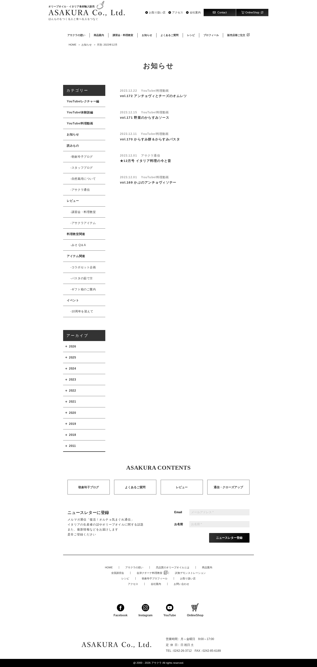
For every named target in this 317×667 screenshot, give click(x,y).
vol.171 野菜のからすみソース (144, 117)
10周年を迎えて (82, 311)
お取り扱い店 (157, 12)
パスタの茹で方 (82, 278)
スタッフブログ (82, 167)
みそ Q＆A (79, 245)
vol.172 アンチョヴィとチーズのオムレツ (153, 96)
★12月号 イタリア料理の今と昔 (145, 161)
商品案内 (99, 35)
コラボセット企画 (84, 267)
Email (178, 512)
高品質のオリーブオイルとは (172, 567)
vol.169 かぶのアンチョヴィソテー (148, 182)
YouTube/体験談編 (80, 112)
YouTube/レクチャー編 (83, 101)
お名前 (178, 524)
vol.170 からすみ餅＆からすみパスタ (150, 139)
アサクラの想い (76, 35)
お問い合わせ (181, 584)
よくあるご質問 (169, 35)
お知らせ (147, 35)
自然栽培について (84, 178)
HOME (109, 567)
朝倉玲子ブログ (82, 156)
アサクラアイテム (84, 223)
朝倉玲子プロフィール (154, 578)
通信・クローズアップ (228, 487)
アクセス (177, 12)
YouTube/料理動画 (80, 123)
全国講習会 (117, 573)
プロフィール (211, 35)
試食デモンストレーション (190, 573)
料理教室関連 (76, 234)
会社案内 (195, 12)
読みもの (73, 145)
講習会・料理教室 (123, 35)
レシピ (191, 35)
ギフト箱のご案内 (84, 289)
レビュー (73, 200)
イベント (73, 300)
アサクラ (156, 662)
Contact (222, 12)
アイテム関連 (76, 256)
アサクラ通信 (81, 189)
